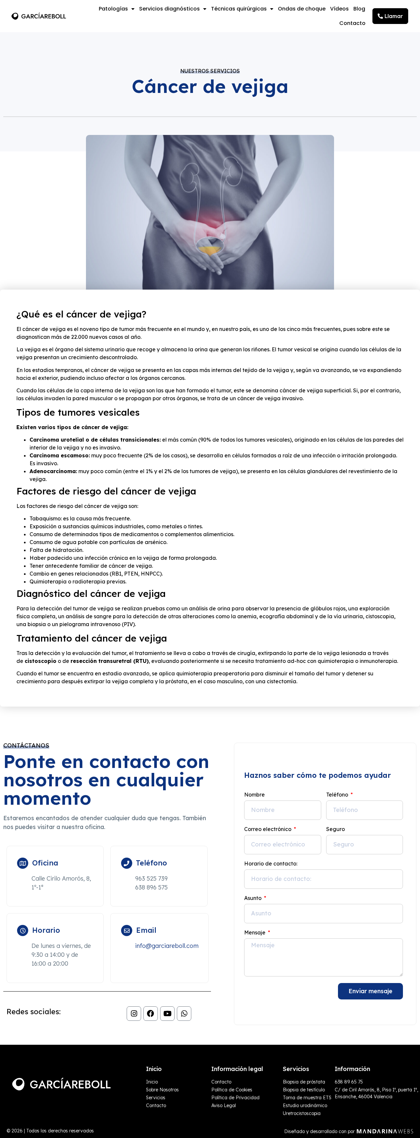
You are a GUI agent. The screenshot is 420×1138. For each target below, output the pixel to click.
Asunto (253, 898)
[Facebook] (150, 1013)
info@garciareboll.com (167, 946)
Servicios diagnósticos (169, 8)
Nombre (254, 795)
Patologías (113, 8)
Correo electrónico (268, 829)
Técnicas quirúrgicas (239, 8)
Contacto (352, 23)
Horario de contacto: (270, 864)
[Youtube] (167, 1013)
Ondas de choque (302, 8)
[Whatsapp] (184, 1013)
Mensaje (255, 933)
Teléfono (337, 795)
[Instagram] (134, 1013)
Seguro (335, 829)
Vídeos (339, 8)
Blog (359, 8)
